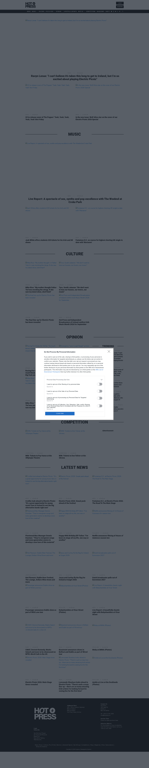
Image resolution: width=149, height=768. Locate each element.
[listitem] (74, 380)
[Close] (109, 352)
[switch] (99, 384)
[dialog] (74, 384)
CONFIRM (60, 413)
